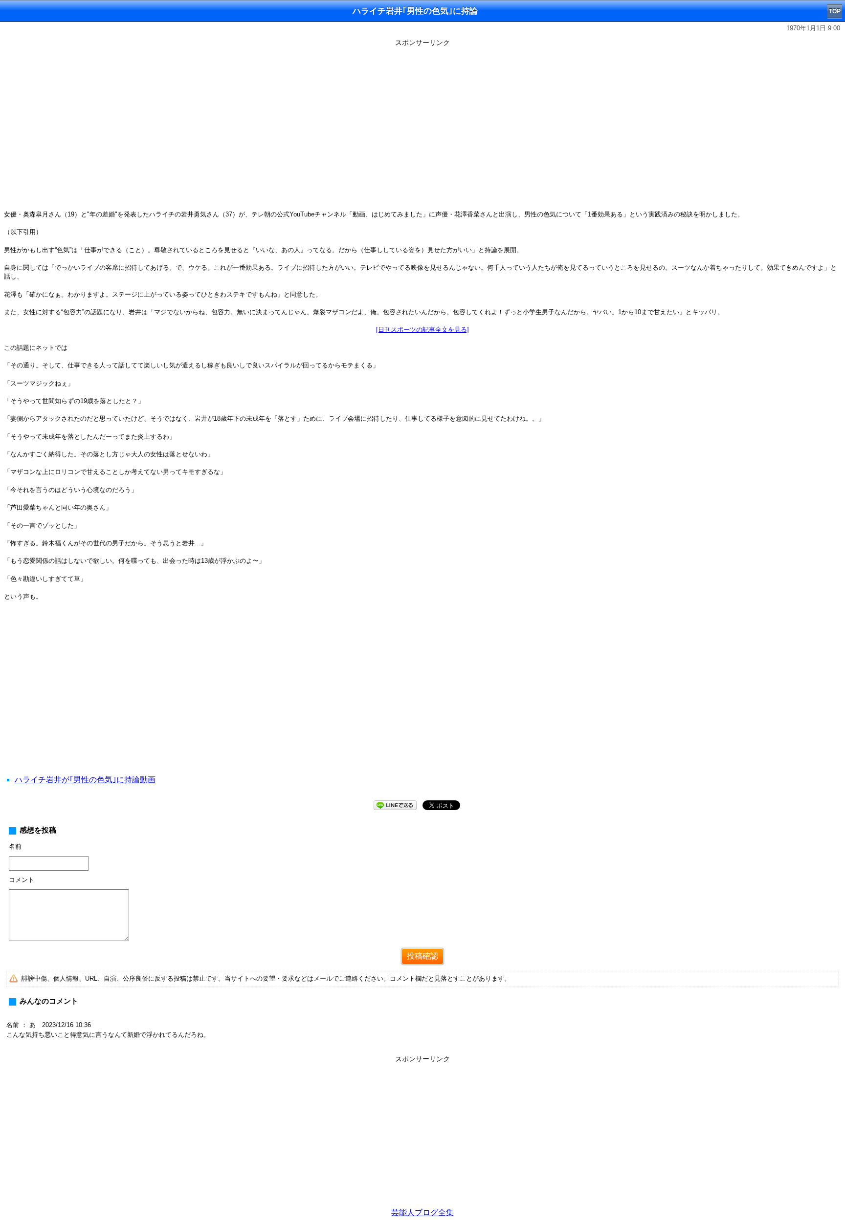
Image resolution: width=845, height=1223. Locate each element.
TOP (835, 11)
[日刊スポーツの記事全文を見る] (422, 329)
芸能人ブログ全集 (422, 1212)
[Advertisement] (422, 699)
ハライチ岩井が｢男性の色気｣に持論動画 (85, 779)
